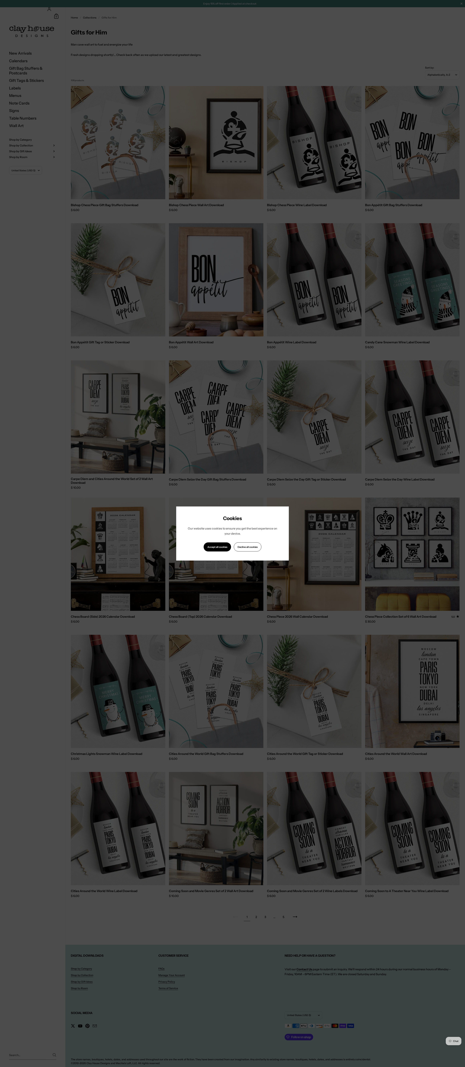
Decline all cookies (248, 546)
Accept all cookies (217, 546)
